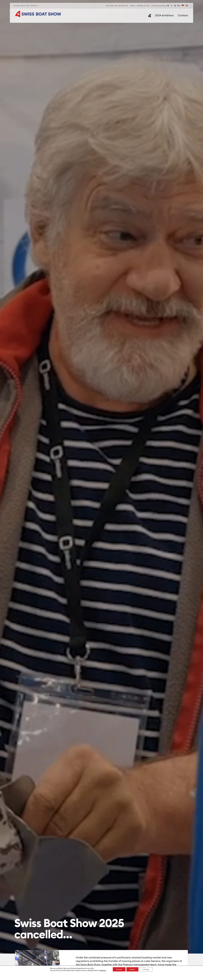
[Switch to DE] (183, 6)
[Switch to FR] (179, 6)
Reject (132, 969)
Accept (119, 969)
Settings (103, 970)
